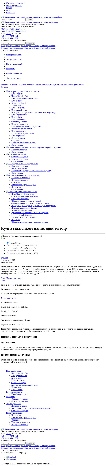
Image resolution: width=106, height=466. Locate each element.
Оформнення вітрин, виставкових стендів (29, 222)
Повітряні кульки (13, 55)
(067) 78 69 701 (7, 29)
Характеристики (13, 278)
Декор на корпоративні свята (24, 208)
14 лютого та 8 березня (21, 215)
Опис (3, 278)
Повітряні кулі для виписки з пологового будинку (33, 112)
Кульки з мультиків (19, 124)
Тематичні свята (13, 78)
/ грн (15, 243)
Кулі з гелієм (16, 94)
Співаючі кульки (18, 138)
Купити (4, 258)
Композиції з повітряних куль (24, 98)
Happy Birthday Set (19, 96)
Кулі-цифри (16, 101)
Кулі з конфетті (18, 108)
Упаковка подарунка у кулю (23, 185)
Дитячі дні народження (21, 210)
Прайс (9, 8)
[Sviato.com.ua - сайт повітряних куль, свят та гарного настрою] (29, 22)
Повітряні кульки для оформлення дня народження (33, 206)
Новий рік (15, 220)
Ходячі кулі (16, 105)
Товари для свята (13, 59)
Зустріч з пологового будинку (24, 217)
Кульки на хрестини (20, 199)
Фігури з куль (17, 140)
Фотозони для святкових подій (25, 196)
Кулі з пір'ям (16, 117)
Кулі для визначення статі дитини (26, 126)
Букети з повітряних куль (22, 133)
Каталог (13, 85)
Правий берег (21, 31)
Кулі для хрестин (18, 131)
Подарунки (16, 187)
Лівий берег (20, 29)
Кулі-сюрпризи (18, 136)
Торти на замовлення (20, 178)
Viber (8, 33)
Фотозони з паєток (19, 159)
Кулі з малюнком (43, 85)
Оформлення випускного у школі (26, 201)
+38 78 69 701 (9, 36)
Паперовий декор (19, 168)
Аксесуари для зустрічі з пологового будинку (31, 171)
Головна (4, 85)
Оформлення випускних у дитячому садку (30, 203)
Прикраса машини (19, 180)
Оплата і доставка (14, 5)
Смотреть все (17, 145)
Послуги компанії (14, 64)
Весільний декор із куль (21, 129)
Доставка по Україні (15, 3)
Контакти (10, 12)
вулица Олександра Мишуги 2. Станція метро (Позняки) (28, 46)
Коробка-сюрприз (14, 73)
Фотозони (10, 69)
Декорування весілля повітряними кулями (29, 213)
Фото (8, 10)
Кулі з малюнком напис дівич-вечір (68, 85)
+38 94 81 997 (9, 38)
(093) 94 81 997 (7, 31)
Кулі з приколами (19, 115)
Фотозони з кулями (19, 157)
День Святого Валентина (22, 194)
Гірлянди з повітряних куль (23, 143)
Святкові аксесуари (19, 166)
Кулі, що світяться (19, 110)
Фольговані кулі (18, 103)
